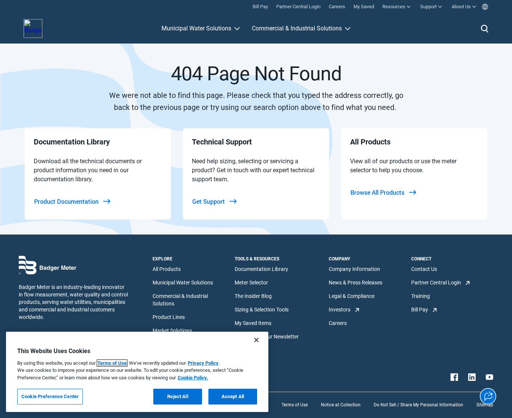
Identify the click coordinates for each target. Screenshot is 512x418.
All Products (167, 269)
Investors (339, 310)
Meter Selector (251, 283)
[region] (137, 372)
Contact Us (424, 269)
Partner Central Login (436, 283)
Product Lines (169, 317)
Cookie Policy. (193, 377)
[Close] (256, 340)
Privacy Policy (203, 363)
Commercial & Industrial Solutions (297, 28)
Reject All (177, 396)
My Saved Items (253, 323)
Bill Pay (419, 310)
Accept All (233, 396)
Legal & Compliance (351, 296)
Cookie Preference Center (50, 396)
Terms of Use (294, 404)
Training (420, 296)
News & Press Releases (355, 283)
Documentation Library (261, 269)
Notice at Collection (341, 404)
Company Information (354, 269)
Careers (338, 323)
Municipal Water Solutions (196, 28)
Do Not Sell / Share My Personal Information (418, 404)
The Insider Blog (253, 296)
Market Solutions (172, 331)
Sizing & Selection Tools (262, 310)
